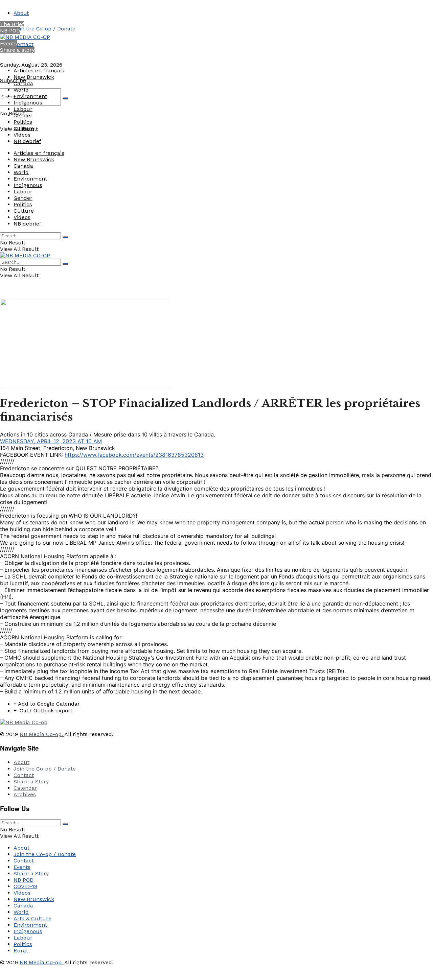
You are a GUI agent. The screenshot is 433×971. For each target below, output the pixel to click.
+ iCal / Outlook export (43, 710)
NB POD (10, 30)
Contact (23, 44)
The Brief (12, 24)
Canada (23, 83)
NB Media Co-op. (42, 734)
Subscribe (13, 80)
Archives (25, 794)
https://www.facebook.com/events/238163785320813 (134, 454)
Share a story (17, 50)
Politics (23, 122)
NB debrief (27, 141)
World (21, 90)
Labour (23, 109)
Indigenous (28, 102)
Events (8, 43)
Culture (24, 128)
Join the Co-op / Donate (44, 28)
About (21, 13)
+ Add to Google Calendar (47, 704)
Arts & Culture (32, 918)
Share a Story (31, 781)
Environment (30, 96)
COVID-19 (25, 886)
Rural (21, 950)
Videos (22, 135)
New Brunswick (34, 77)
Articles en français (39, 70)
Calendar (25, 788)
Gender (23, 115)
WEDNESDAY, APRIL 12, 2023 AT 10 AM (51, 441)
